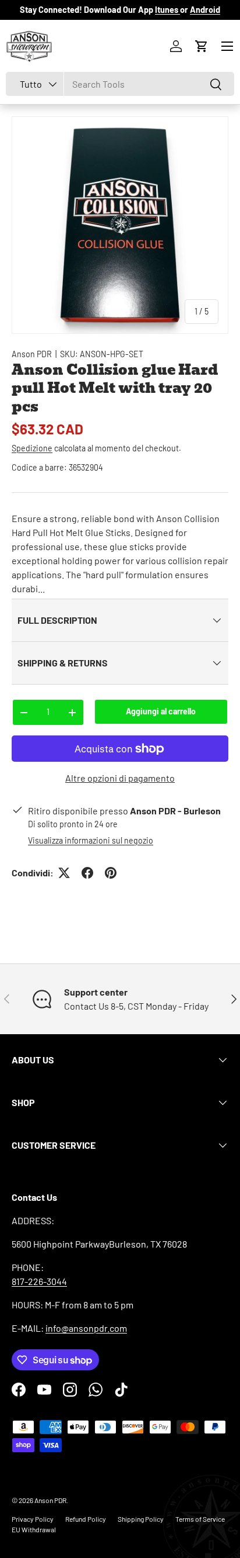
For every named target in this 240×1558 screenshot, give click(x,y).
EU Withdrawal (34, 1529)
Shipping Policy (141, 1519)
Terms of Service (200, 1519)
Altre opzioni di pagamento (120, 777)
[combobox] (120, 84)
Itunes (167, 10)
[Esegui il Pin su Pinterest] (110, 873)
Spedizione (32, 448)
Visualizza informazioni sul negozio (90, 840)
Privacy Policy (33, 1519)
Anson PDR (32, 354)
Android (205, 10)
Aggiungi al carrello (161, 711)
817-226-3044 (39, 1281)
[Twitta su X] (64, 873)
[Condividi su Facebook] (87, 873)
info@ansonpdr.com (86, 1328)
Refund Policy (85, 1519)
